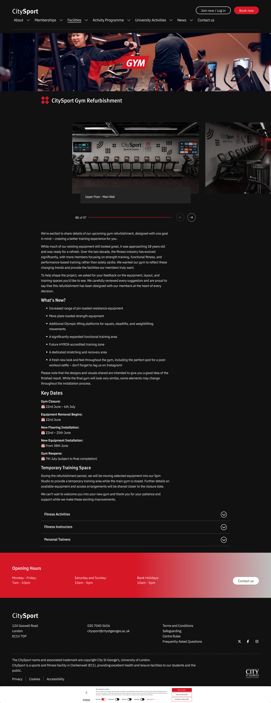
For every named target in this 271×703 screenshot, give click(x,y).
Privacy (17, 679)
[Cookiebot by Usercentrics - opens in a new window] (86, 700)
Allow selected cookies (182, 694)
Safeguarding (172, 631)
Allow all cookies (182, 690)
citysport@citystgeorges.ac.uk (108, 631)
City (25, 11)
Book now (246, 10)
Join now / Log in (213, 10)
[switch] (117, 699)
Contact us (246, 581)
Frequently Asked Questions (182, 641)
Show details (150, 699)
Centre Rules (172, 636)
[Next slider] (192, 217)
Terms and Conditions (178, 625)
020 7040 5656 (98, 625)
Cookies (34, 679)
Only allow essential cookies (182, 699)
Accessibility (55, 679)
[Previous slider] (180, 217)
